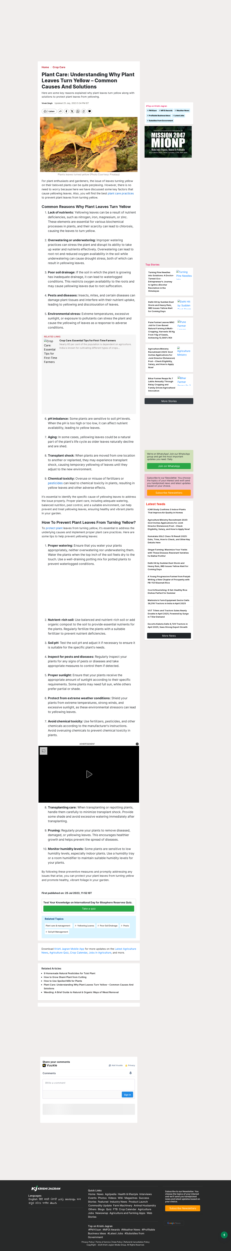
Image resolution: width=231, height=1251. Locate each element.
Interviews (145, 1194)
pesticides (55, 483)
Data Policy (117, 1242)
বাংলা (79, 1199)
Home (91, 1194)
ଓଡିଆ (38, 1202)
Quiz (109, 1209)
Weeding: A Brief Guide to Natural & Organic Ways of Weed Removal (81, 992)
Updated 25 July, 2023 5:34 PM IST (72, 103)
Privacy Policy (88, 1242)
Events (92, 1197)
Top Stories (152, 264)
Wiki (120, 1197)
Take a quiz (89, 908)
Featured (103, 1201)
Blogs (101, 1209)
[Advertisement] (89, 389)
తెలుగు (53, 1202)
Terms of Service (103, 1242)
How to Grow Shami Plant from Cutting (65, 977)
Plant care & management (58, 925)
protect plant (54, 528)
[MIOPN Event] (168, 141)
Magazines (131, 1197)
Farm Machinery (122, 1205)
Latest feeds (155, 504)
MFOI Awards (166, 110)
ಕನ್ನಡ (31, 1202)
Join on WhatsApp (169, 466)
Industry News (118, 1201)
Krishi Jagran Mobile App (69, 948)
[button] (137, 744)
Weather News (182, 110)
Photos (102, 1197)
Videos (112, 1197)
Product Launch (138, 1201)
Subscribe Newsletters (169, 492)
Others (92, 1209)
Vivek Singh (47, 103)
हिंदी (41, 1199)
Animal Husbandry (145, 1205)
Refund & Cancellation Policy (137, 1242)
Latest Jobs (179, 115)
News (100, 1194)
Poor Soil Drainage (108, 925)
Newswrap (101, 1213)
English (33, 1199)
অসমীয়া (45, 1202)
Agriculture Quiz (59, 952)
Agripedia (110, 1194)
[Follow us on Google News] (173, 1223)
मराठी (46, 1199)
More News (169, 635)
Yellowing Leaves (85, 925)
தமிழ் (61, 1199)
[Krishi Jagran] (45, 1188)
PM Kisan (153, 110)
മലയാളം (70, 1199)
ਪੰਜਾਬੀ (54, 1199)
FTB (115, 1209)
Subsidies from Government (161, 121)
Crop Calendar (78, 952)
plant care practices (121, 193)
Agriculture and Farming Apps (127, 1213)
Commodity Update (100, 1205)
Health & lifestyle (128, 1194)
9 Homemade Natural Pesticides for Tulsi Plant (69, 973)
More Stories (169, 401)
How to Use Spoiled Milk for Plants (63, 981)
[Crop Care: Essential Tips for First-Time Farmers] (51, 351)
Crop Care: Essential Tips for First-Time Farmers (87, 340)
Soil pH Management (58, 932)
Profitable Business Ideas (159, 115)
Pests (126, 925)
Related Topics (54, 918)
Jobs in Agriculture (100, 952)
